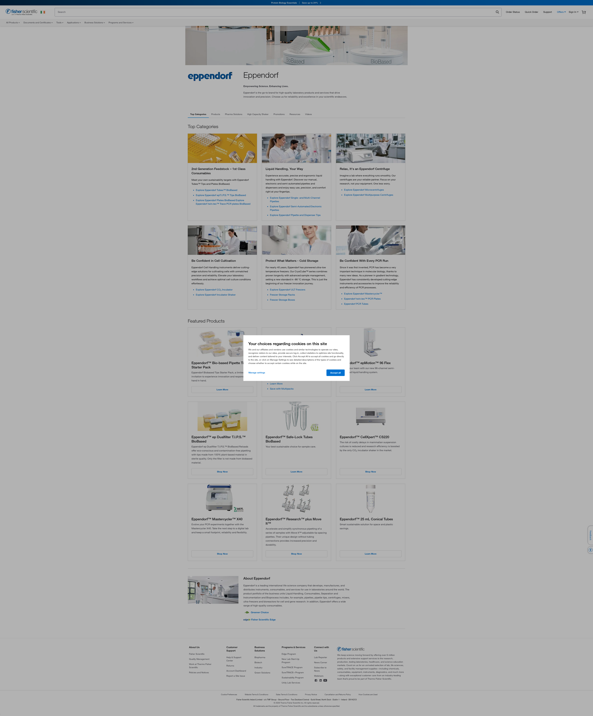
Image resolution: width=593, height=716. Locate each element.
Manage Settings (256, 372)
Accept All (335, 372)
